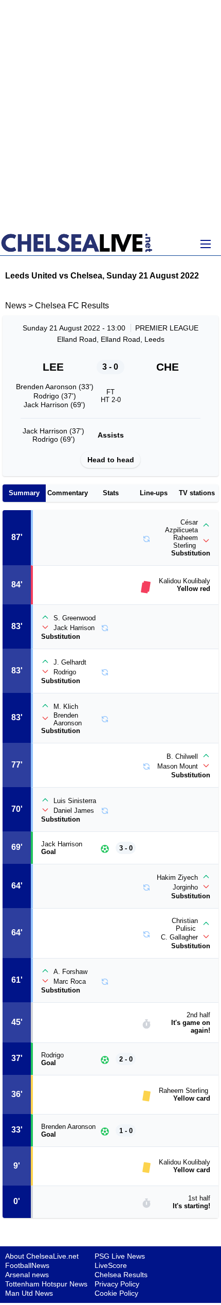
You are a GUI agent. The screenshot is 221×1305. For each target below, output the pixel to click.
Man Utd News (29, 1293)
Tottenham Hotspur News (46, 1284)
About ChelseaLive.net (42, 1256)
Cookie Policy (116, 1293)
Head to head (110, 460)
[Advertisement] (110, 116)
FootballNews (27, 1265)
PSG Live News (120, 1256)
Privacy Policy (117, 1284)
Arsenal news (27, 1275)
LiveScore (111, 1265)
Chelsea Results (121, 1275)
